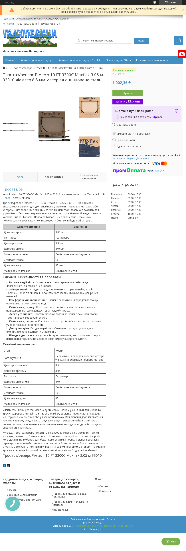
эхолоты (12, 489)
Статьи (103, 486)
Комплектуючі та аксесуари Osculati (79, 60)
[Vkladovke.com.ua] (30, 38)
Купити (128, 93)
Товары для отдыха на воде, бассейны (69, 495)
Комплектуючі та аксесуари (37, 60)
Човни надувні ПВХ (117, 60)
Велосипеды (60, 509)
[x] (8, 466)
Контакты (105, 491)
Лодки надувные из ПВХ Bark (24, 499)
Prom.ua (111, 519)
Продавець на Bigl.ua (93, 522)
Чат (173, 541)
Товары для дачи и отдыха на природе (70, 503)
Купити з (121, 101)
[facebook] (4, 466)
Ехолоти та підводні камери (152, 60)
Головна (10, 60)
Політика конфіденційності (118, 525)
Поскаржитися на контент (88, 525)
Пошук (141, 40)
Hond (6, 198)
